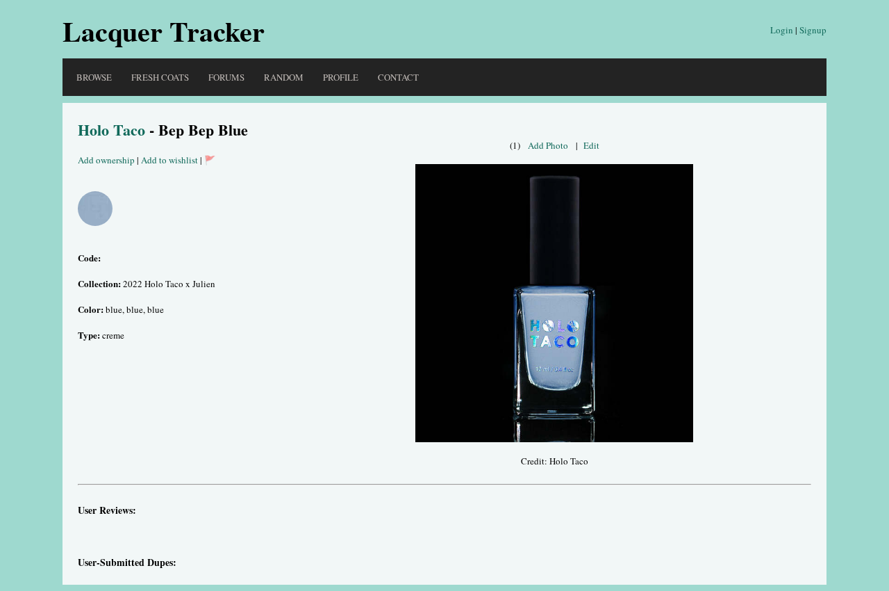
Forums (226, 77)
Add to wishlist (169, 160)
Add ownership (106, 160)
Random (284, 77)
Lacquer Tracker (164, 30)
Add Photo (548, 145)
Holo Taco (111, 129)
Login (781, 30)
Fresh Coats (160, 77)
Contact (398, 77)
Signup (812, 30)
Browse (94, 77)
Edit (591, 145)
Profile (340, 77)
